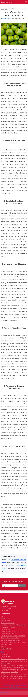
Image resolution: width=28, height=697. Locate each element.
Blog (2, 652)
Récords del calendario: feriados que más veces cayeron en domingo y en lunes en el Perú (14, 661)
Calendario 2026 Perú (4, 692)
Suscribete (22, 586)
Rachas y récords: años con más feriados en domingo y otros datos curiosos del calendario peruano (14, 676)
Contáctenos (5, 610)
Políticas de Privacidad (8, 606)
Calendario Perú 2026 (8, 631)
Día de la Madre (6, 654)
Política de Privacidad (8, 627)
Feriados (4, 647)
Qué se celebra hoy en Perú (10, 638)
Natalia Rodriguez (6, 18)
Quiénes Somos (6, 608)
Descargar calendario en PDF (10, 640)
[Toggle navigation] (26, 2)
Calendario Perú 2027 (8, 634)
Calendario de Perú (7, 2)
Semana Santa (5, 618)
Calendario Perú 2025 (8, 629)
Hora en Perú (5, 621)
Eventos (3, 616)
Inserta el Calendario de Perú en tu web (14, 625)
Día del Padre (5, 657)
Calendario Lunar (6, 649)
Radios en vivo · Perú (8, 623)
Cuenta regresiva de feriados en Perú (13, 636)
